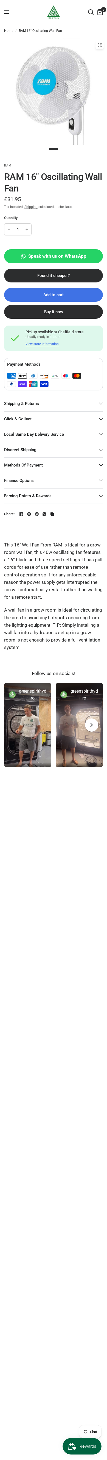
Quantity (11, 218)
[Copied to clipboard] (52, 514)
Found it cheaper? (53, 275)
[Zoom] (99, 45)
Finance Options (19, 480)
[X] (29, 514)
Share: (9, 514)
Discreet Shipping (20, 449)
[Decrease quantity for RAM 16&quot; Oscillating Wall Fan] (8, 229)
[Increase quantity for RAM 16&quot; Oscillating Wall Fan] (26, 229)
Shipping (31, 207)
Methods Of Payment (23, 465)
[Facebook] (21, 514)
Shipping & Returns (21, 403)
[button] (27, 725)
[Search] (90, 12)
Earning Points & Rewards (28, 495)
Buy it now (53, 311)
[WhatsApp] (44, 514)
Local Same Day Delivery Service (34, 434)
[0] (99, 12)
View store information (42, 344)
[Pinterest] (36, 514)
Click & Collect (18, 419)
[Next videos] (91, 725)
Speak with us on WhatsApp (57, 256)
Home (8, 31)
